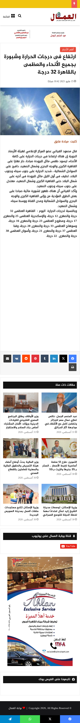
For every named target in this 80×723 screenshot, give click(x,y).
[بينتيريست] (35, 358)
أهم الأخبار (68, 49)
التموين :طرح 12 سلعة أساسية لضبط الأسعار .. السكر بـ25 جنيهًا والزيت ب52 (59, 466)
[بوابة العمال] (63, 16)
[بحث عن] (20, 18)
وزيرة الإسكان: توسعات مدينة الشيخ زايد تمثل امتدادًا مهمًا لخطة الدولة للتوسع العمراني (60, 511)
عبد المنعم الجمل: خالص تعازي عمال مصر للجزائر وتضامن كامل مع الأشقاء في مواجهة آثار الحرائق (61, 422)
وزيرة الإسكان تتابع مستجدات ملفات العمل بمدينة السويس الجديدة (21, 511)
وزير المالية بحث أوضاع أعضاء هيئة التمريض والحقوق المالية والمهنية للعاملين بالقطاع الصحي (20, 467)
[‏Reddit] (26, 358)
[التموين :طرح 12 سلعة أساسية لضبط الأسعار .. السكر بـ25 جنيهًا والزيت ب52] (59, 448)
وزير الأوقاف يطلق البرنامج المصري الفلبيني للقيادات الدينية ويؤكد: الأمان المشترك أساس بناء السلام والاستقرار (21, 422)
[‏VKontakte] (17, 358)
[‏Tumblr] (45, 358)
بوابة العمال (15, 708)
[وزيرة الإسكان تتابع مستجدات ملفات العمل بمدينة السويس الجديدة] (20, 494)
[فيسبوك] (73, 358)
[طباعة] (73, 367)
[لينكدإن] (54, 358)
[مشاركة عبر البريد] (7, 358)
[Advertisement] (40, 299)
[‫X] (63, 358)
